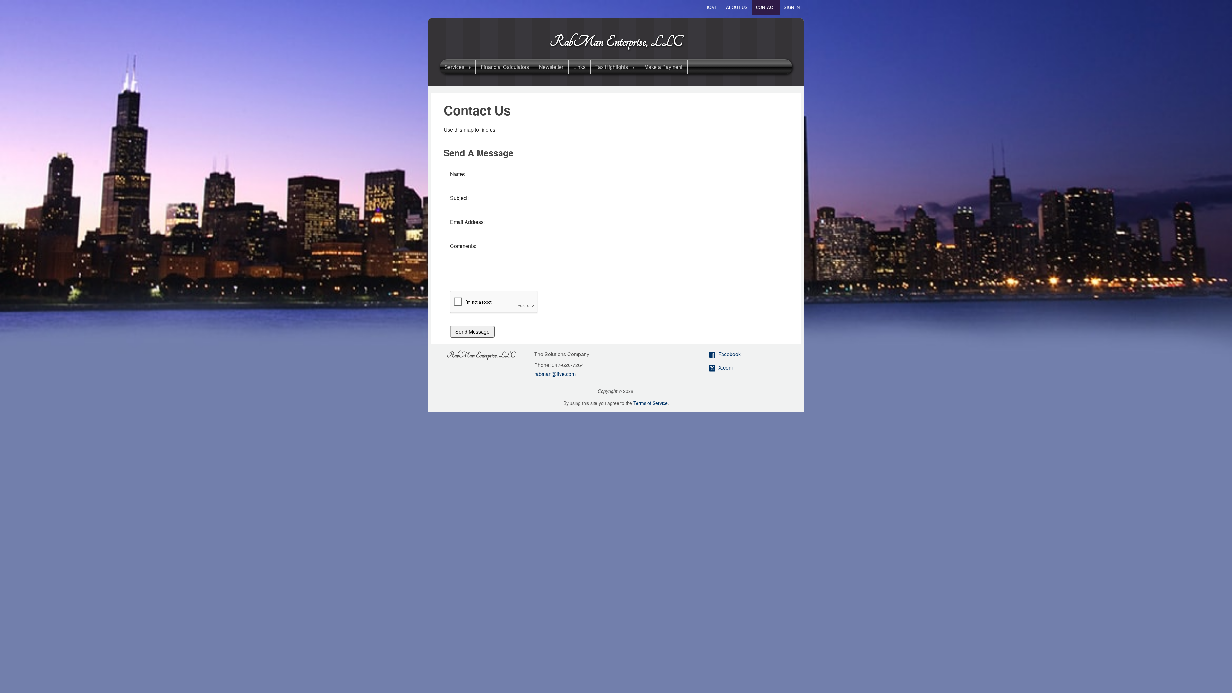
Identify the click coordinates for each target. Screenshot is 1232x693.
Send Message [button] (472, 331)
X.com (725, 367)
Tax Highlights (611, 67)
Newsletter (551, 67)
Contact (765, 7)
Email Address (466, 222)
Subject (458, 197)
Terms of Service (650, 403)
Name (457, 173)
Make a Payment (663, 67)
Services (454, 67)
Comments (462, 246)
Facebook (729, 354)
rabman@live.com (555, 374)
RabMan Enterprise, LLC (616, 41)
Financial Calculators (505, 67)
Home (711, 7)
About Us (737, 7)
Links (579, 67)
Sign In (792, 7)
